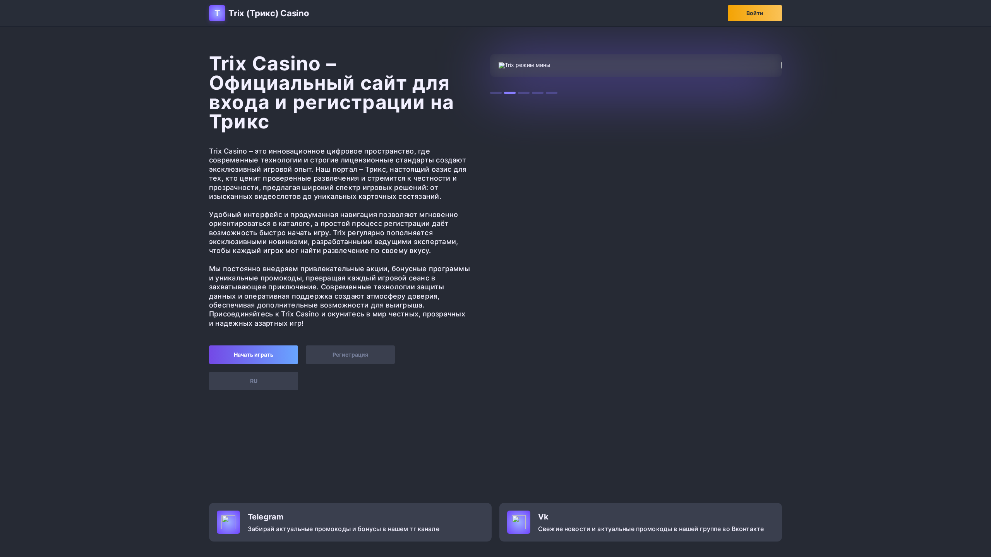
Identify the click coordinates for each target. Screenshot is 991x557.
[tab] (496, 93)
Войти (754, 13)
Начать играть (253, 354)
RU (253, 381)
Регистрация (350, 354)
